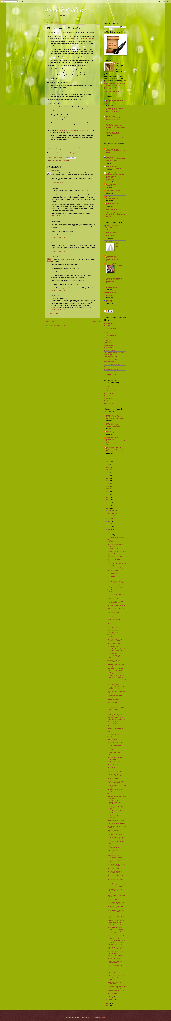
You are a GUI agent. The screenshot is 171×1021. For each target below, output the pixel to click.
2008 (108, 1006)
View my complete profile (111, 91)
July (109, 524)
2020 (108, 481)
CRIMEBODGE (110, 116)
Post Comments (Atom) (59, 325)
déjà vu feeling (61, 32)
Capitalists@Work (111, 256)
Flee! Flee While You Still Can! (116, 823)
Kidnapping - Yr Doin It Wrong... (116, 820)
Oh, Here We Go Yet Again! (115, 653)
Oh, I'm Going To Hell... (114, 576)
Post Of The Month (112, 570)
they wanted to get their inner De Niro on (83, 38)
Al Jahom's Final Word (113, 226)
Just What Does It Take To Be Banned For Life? (116, 595)
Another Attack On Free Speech (116, 605)
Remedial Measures (111, 287)
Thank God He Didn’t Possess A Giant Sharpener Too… (116, 921)
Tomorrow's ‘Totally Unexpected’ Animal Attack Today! (116, 987)
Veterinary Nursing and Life (112, 364)
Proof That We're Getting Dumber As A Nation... (114, 640)
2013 (108, 500)
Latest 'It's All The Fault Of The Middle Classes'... (116, 708)
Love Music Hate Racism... (115, 734)
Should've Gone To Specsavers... (112, 768)
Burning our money (112, 197)
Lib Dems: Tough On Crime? (115, 936)
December (111, 510)
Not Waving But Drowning (113, 198)
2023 (108, 472)
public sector (66, 160)
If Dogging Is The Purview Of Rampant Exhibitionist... (115, 687)
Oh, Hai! (109, 969)
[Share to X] (71, 158)
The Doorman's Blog (110, 335)
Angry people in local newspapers (113, 438)
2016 (108, 491)
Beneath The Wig (109, 326)
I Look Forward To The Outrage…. (115, 205)
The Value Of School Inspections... (113, 613)
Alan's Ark (109, 423)
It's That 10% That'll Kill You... (116, 762)
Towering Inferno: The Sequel (115, 568)
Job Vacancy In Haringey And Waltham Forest (115, 962)
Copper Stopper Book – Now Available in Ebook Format (114, 118)
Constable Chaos (109, 323)
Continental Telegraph (113, 132)
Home (73, 321)
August (110, 521)
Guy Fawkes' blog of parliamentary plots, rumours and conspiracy (115, 174)
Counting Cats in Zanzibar (114, 278)
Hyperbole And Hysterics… (115, 958)
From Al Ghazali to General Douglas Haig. (113, 280)
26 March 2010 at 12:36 (58, 251)
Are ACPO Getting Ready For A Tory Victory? (116, 758)
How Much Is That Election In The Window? (115, 907)
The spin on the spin (111, 432)
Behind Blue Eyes (111, 232)
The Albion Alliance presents (115, 108)
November (111, 513)
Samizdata (109, 157)
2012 (108, 502)
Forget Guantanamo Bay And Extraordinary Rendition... (115, 586)
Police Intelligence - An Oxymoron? (114, 982)
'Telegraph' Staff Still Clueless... (116, 551)
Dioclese (109, 300)
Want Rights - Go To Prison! (115, 712)
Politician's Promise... (113, 699)
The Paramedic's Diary (110, 372)
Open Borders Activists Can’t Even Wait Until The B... (115, 943)
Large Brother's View (110, 361)
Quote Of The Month (113, 573)
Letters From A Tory (112, 415)
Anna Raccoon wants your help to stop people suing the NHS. (115, 449)
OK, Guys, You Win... (113, 815)
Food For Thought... (113, 850)
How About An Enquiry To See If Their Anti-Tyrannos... (116, 864)
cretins (53, 160)
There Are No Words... (113, 705)
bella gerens (110, 235)
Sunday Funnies (112, 616)
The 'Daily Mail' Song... (114, 598)
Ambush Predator (66, 9)
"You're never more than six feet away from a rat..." (116, 786)
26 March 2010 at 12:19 (58, 237)
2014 (108, 497)
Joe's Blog (109, 124)
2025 (108, 467)
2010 (108, 508)
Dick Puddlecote (111, 292)
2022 (108, 475)
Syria (107, 192)
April (109, 532)
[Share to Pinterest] (75, 158)
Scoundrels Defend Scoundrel (115, 544)
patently (53, 170)
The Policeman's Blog (110, 359)
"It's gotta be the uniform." (114, 643)
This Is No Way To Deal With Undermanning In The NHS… (116, 838)
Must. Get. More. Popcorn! (115, 886)
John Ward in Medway (113, 190)
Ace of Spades (108, 398)
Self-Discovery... (112, 755)
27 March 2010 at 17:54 (58, 309)
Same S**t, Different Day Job (115, 990)
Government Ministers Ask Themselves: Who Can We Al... (115, 916)
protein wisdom (108, 403)
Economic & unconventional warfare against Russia (113, 258)
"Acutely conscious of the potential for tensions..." (115, 582)
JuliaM (53, 257)
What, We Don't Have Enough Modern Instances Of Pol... (115, 774)
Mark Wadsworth (111, 184)
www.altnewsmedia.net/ (113, 209)
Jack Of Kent (108, 342)
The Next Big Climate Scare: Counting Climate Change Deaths (115, 126)
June (109, 527)
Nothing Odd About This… (114, 646)
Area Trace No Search (110, 356)
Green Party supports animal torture (119, 245)
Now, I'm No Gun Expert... (114, 702)
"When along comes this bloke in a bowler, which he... (116, 911)
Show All (124, 137)
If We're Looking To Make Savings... (114, 696)
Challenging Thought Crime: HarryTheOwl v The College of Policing (115, 214)
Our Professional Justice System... (114, 748)
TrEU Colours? (119, 265)
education (59, 160)
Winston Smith (108, 347)
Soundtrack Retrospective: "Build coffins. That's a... (115, 928)
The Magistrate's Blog (110, 374)
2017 (108, 489)
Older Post (96, 321)
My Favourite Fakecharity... (115, 745)
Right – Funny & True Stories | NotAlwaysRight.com (115, 101)
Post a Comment (54, 313)
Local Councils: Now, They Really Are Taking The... (115, 722)
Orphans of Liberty (112, 149)
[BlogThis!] (69, 158)
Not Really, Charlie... (113, 778)
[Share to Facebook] (73, 158)
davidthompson (111, 286)
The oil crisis (109, 302)
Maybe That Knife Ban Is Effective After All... (114, 846)
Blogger (103, 1017)
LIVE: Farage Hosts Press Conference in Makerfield (113, 178)
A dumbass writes (111, 237)
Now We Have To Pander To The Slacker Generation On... (116, 939)
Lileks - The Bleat (109, 393)
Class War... (110, 726)
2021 (108, 478)
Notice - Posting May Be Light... (116, 884)
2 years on (109, 185)
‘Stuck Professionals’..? (114, 868)
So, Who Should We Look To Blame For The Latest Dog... (116, 676)
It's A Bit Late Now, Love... (115, 579)
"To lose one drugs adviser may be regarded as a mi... (116, 602)
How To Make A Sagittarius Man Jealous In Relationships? (114, 425)
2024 (108, 470)
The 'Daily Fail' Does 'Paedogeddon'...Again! (114, 856)
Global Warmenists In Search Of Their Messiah (115, 952)
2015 (108, 494)
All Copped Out (108, 345)
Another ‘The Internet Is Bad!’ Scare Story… (115, 876)
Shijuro (106, 337)
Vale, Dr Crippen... (112, 737)
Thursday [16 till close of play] (114, 168)
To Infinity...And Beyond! (114, 715)
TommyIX (90, 1017)
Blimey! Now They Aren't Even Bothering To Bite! (116, 831)
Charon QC (107, 340)
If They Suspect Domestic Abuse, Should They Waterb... (115, 802)
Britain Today (110, 242)
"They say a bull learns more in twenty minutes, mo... (116, 540)
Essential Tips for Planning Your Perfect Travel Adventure (115, 110)
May (109, 529)
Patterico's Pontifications (111, 396)
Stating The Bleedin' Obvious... (116, 728)
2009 (108, 1003)
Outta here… (109, 227)
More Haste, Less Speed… (115, 834)
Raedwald (109, 431)
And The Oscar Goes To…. (115, 925)
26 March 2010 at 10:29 (58, 216)
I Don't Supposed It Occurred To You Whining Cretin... (116, 781)
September (111, 518)
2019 (108, 483)
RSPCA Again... (112, 972)
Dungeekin (73, 153)
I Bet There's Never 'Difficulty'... (116, 771)
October (110, 516)
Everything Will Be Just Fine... (116, 742)
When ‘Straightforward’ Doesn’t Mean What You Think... (116, 902)
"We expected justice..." (114, 794)
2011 (108, 505)
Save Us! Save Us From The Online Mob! (115, 609)
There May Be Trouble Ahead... (116, 975)
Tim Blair (106, 401)
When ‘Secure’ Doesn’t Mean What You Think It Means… (116, 948)
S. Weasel (107, 388)
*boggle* (109, 731)
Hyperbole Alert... (112, 554)
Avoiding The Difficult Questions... (113, 560)
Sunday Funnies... (112, 853)
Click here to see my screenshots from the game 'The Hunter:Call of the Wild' (114, 87)
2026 (108, 464)
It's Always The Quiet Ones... (115, 673)
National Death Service (113, 203)
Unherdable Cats (111, 166)
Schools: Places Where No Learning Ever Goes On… (115, 880)
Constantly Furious (112, 264)
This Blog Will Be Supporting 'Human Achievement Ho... (115, 620)
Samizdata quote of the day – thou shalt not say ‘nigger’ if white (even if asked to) (115, 160)
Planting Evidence (111, 103)
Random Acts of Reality (111, 369)
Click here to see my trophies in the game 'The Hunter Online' (114, 83)
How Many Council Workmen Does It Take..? (115, 547)
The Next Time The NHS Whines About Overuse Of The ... (115, 891)
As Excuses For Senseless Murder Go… (115, 660)
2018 (108, 486)
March (110, 535)
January (110, 999)
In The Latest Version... (114, 684)
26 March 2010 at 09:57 (58, 182)
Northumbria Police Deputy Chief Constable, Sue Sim (74, 130)
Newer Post (49, 321)
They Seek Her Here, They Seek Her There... (115, 631)
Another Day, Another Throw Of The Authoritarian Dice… (116, 649)
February (110, 997)
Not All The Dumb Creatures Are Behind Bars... (116, 564)
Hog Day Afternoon (109, 350)
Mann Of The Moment (113, 752)
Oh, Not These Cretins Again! (115, 628)
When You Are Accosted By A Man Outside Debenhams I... (116, 718)
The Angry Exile (108, 386)
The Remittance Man (110, 391)
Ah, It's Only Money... (113, 764)
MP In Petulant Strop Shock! (115, 537)
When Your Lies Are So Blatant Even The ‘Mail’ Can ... (116, 669)
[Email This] (67, 158)
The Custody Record (110, 328)
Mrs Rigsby (50, 147)
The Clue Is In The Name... (115, 556)
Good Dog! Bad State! (113, 818)
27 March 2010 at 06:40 (58, 290)
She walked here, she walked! (114, 452)
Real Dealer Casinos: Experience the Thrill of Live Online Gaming (115, 417)
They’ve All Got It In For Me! (115, 955)
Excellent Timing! (112, 899)
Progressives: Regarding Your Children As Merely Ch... (115, 871)
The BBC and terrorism (112, 133)
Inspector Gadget (109, 366)
